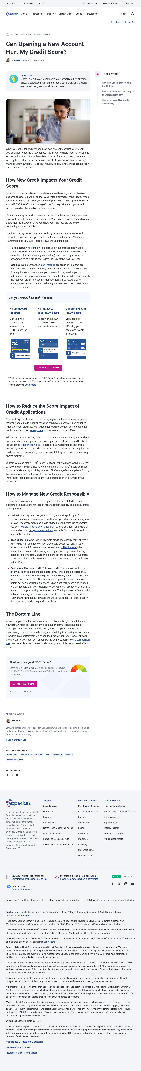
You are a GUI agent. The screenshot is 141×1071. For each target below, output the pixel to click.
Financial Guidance (111, 3)
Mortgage (83, 839)
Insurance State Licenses (18, 1047)
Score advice (43, 34)
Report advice (12, 755)
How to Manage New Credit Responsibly (115, 102)
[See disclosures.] (29, 204)
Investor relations (115, 900)
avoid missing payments (35, 526)
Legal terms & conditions (18, 900)
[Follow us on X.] (119, 884)
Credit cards (84, 822)
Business (42, 3)
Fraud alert (48, 811)
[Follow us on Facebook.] (112, 884)
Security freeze (50, 806)
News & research (86, 855)
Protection (37, 13)
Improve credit (26, 755)
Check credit (110, 817)
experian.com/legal (20, 915)
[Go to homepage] (7, 34)
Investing (82, 844)
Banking (82, 817)
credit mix (52, 601)
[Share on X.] (12, 774)
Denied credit (49, 822)
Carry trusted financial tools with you (29, 879)
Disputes (47, 817)
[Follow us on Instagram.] (126, 884)
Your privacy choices (22, 889)
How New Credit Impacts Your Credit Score (116, 84)
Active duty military (52, 833)
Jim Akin (17, 60)
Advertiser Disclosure (121, 22)
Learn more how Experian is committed (79, 879)
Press (83, 900)
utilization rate (69, 547)
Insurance (92, 13)
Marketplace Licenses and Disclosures (24, 1042)
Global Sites (130, 3)
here (95, 933)
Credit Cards (65, 13)
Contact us (129, 900)
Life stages (69, 755)
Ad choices (92, 900)
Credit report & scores (23, 34)
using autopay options (41, 530)
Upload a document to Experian (58, 844)
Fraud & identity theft (15, 760)
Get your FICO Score (48, 367)
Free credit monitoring (114, 806)
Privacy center (38, 900)
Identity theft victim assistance (58, 828)
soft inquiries (48, 264)
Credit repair (57, 755)
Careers (102, 900)
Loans (79, 13)
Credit (24, 13)
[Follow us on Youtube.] (132, 884)
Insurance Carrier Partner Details (21, 1052)
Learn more (30, 384)
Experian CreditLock (113, 833)
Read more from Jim (16, 740)
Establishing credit (42, 755)
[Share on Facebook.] (8, 774)
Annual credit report (113, 839)
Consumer (10, 3)
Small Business (26, 3)
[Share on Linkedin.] (17, 774)
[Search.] (133, 14)
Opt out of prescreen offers (56, 839)
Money (50, 13)
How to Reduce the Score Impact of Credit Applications (118, 93)
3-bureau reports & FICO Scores (119, 811)
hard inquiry (34, 247)
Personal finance (86, 850)
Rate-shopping (29, 444)
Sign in (122, 13)
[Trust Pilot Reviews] (122, 876)
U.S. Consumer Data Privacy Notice (63, 900)
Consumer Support (90, 3)
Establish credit (111, 828)
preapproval (36, 430)
